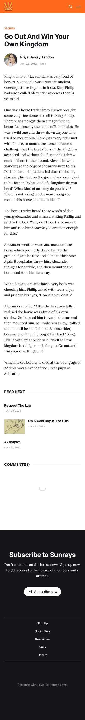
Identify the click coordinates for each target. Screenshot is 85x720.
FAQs (42, 647)
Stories (9, 28)
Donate (42, 655)
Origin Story (43, 631)
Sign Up (42, 623)
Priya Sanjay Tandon (37, 57)
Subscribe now (45, 592)
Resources (42, 639)
